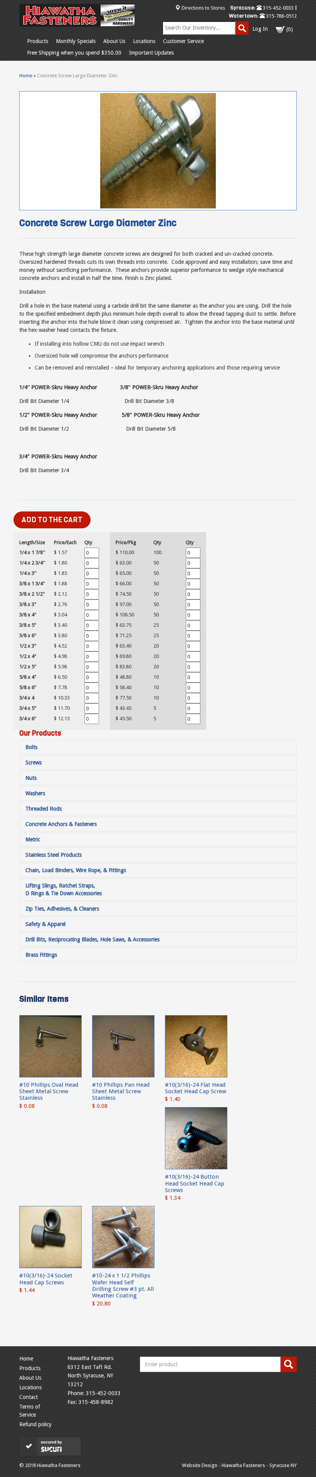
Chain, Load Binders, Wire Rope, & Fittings (75, 870)
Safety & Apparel (45, 924)
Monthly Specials (76, 41)
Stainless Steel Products (53, 855)
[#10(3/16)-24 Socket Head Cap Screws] (50, 1237)
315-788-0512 (281, 16)
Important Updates (151, 53)
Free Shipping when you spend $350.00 (74, 53)
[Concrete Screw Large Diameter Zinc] (158, 150)
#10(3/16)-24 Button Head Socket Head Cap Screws (194, 1183)
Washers (35, 793)
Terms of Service (29, 1411)
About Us (114, 41)
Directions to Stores (203, 8)
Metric (32, 839)
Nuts (31, 778)
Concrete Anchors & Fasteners (61, 824)
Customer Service (183, 41)
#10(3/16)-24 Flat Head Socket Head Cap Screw (195, 1088)
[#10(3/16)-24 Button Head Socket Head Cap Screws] (196, 1138)
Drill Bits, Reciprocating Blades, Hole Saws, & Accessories (92, 939)
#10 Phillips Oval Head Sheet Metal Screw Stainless (48, 1091)
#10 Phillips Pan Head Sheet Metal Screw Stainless (121, 1091)
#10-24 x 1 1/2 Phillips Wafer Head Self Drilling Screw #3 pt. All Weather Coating (123, 1285)
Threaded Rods (43, 809)
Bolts (31, 747)
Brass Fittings (41, 955)
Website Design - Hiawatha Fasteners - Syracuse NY (239, 1465)
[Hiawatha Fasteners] (77, 15)
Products (37, 41)
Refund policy (35, 1424)
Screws (33, 762)
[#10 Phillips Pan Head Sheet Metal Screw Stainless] (123, 1045)
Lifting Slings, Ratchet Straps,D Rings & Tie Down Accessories (63, 889)
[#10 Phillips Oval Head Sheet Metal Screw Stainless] (50, 1045)
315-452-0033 (278, 8)
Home (25, 75)
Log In (260, 29)
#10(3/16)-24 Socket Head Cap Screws (45, 1279)
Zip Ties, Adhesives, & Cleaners (62, 909)
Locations (144, 41)
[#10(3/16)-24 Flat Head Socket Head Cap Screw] (196, 1045)
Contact (28, 1397)
